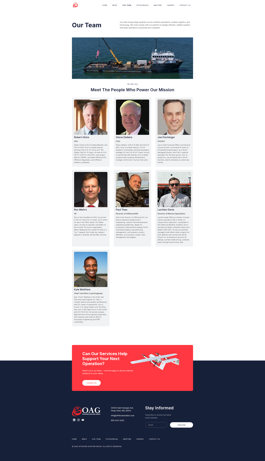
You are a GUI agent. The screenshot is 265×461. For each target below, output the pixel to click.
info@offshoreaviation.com (122, 415)
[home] (75, 5)
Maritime (158, 5)
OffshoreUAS (142, 5)
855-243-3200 (117, 420)
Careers (170, 5)
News (114, 5)
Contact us (154, 439)
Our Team (126, 5)
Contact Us (184, 5)
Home (104, 5)
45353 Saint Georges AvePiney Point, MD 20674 (122, 409)
